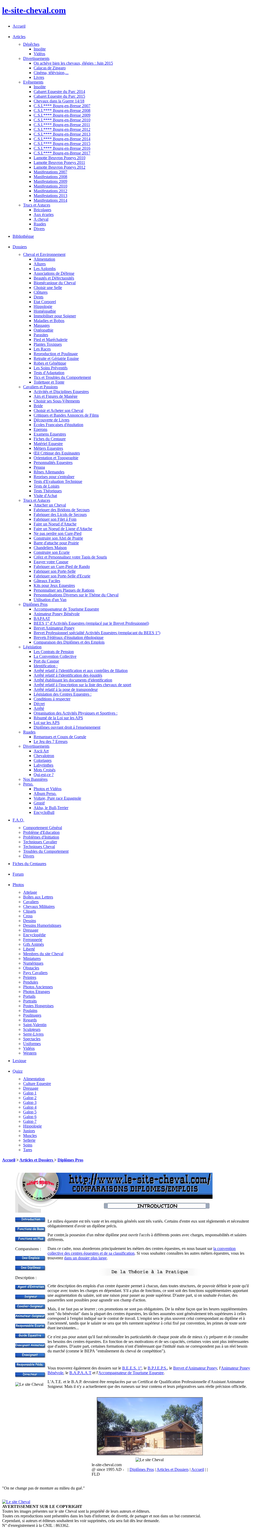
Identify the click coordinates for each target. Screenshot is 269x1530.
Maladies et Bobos (49, 320)
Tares (27, 1150)
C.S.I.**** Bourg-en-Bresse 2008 (62, 110)
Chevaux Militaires (39, 906)
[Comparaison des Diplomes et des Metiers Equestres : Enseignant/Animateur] (30, 1347)
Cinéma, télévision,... (51, 72)
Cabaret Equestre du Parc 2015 (59, 96)
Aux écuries (44, 214)
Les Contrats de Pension (54, 651)
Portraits (30, 1001)
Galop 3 (30, 1102)
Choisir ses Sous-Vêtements (57, 401)
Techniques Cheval (39, 846)
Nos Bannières (35, 779)
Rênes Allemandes (49, 472)
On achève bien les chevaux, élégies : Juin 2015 (73, 63)
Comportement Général (42, 827)
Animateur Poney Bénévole (57, 614)
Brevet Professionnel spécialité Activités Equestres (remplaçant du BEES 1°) (97, 632)
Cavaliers (31, 902)
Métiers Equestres (48, 448)
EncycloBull (44, 812)
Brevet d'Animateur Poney (195, 1368)
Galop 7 (30, 1121)
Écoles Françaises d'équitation (58, 424)
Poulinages (32, 1015)
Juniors (29, 1131)
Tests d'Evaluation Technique (58, 481)
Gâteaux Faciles (47, 580)
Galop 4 (30, 1107)
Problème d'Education (41, 832)
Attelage (30, 892)
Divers (39, 228)
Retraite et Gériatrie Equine (56, 358)
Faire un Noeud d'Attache (55, 524)
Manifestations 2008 (50, 176)
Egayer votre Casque (51, 562)
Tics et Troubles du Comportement (62, 377)
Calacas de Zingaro (50, 68)
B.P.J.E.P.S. (157, 1368)
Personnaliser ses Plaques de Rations (64, 590)
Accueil (19, 26)
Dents (38, 297)
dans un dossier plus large (85, 1258)
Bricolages (42, 210)
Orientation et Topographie (56, 458)
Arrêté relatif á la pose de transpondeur (66, 689)
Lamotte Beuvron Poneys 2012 (59, 167)
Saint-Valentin (34, 1024)
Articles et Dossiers (36, 1160)
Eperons (40, 429)
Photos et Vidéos (47, 789)
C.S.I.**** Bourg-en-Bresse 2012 (62, 129)
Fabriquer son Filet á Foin (55, 519)
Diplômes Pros (70, 1160)
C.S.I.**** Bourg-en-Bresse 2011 (62, 124)
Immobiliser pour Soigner (55, 316)
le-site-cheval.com (34, 10)
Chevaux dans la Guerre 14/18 (59, 101)
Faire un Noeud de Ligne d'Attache (63, 528)
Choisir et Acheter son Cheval (58, 410)
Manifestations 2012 (50, 191)
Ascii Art (41, 751)
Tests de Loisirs (46, 486)
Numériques (33, 963)
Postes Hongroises (38, 1006)
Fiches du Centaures (29, 863)
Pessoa (39, 467)
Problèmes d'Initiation (41, 837)
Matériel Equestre (48, 443)
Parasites (41, 335)
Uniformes (32, 1043)
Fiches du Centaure (50, 439)
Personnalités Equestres (53, 462)
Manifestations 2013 (50, 195)
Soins (27, 1145)
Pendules (30, 982)
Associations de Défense (54, 273)
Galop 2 (30, 1097)
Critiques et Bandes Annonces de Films (66, 415)
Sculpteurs (31, 1029)
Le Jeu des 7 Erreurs (51, 741)
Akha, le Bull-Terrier (51, 807)
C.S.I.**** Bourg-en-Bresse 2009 (62, 115)
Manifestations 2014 (50, 200)
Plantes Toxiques (48, 344)
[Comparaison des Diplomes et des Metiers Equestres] (30, 1221)
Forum (18, 874)
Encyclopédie (34, 935)
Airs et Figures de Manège (55, 396)
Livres (39, 77)
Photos (18, 884)
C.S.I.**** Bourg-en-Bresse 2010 (62, 120)
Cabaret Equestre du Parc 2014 (59, 91)
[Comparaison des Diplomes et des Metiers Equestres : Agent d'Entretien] (30, 1288)
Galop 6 (30, 1116)
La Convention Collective (55, 656)
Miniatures (32, 958)
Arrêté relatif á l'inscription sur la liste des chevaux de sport (82, 685)
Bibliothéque (23, 236)
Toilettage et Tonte (49, 382)
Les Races (42, 349)
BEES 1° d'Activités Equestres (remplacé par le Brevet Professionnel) (91, 623)
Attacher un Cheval (50, 505)
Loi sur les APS (47, 722)
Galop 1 (30, 1093)
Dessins (29, 920)
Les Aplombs (45, 268)
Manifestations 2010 (50, 186)
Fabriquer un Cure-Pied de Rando (62, 566)
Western (30, 1053)
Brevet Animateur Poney (54, 628)
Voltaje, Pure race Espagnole (57, 798)
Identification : (46, 666)
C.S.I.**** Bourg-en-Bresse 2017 (62, 153)
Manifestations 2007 (50, 172)
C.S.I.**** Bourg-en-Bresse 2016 (62, 148)
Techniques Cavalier (40, 842)
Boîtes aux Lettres (38, 897)
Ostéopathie (43, 330)
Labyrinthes (43, 765)
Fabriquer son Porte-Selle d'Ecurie (62, 576)
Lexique (19, 1060)
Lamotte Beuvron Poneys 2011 (59, 162)
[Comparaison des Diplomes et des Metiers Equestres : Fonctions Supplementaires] (30, 1240)
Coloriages (42, 760)
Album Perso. (45, 793)
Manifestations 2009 (50, 181)
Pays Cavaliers (35, 972)
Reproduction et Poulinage (56, 354)
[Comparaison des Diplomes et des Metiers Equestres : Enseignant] (30, 1356)
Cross (28, 916)
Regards (30, 1020)
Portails (29, 996)
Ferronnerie (32, 939)
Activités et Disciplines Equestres (61, 391)
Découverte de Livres (51, 420)
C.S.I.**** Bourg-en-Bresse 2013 (62, 134)
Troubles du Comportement (46, 851)
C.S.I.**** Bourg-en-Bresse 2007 (62, 106)
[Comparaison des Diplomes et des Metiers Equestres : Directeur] (30, 1376)
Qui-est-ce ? (44, 774)
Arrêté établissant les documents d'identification (73, 680)
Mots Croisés (44, 770)
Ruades (40, 224)
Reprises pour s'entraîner (54, 476)
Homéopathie (45, 311)
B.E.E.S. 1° (132, 1368)
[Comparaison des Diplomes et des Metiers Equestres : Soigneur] (30, 1298)
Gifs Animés (33, 944)
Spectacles (31, 1039)
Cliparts (29, 911)
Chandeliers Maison (50, 547)
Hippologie (43, 306)
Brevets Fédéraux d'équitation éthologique (69, 637)
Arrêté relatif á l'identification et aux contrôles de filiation (81, 670)
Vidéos (39, 53)
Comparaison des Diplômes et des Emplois (69, 642)
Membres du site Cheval (43, 954)
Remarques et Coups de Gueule (60, 737)
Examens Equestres (50, 434)
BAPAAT (42, 618)
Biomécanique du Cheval (55, 283)
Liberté (29, 949)
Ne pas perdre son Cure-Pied (57, 533)
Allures (40, 264)
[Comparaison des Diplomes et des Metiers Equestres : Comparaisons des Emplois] (30, 1259)
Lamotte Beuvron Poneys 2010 (59, 158)
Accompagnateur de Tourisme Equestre (66, 609)
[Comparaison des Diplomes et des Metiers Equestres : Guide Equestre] (30, 1337)
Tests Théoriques (48, 491)
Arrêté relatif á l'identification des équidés (68, 675)
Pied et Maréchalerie (51, 339)
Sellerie (29, 1140)
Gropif (39, 803)
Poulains (30, 1010)
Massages (42, 325)
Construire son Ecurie (52, 552)
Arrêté (39, 708)
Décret (39, 703)
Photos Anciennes (38, 987)
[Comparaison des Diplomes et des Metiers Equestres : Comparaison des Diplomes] (30, 1269)
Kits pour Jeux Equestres (54, 585)
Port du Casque (46, 661)
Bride (38, 406)
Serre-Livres (33, 1034)
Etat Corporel (45, 301)
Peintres (29, 977)
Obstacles (31, 968)
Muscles (30, 1135)
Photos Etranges (36, 991)
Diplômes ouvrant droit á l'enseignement (67, 727)
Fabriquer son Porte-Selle (55, 571)
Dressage (30, 930)
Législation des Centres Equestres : (62, 694)
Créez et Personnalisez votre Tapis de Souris (70, 557)
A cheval (41, 219)
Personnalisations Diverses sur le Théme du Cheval (76, 595)
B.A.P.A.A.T (80, 1373)
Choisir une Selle (48, 287)
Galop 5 (30, 1112)
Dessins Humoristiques (42, 925)
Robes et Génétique (50, 363)
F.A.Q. (18, 820)
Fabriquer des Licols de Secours (60, 514)
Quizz (18, 1071)
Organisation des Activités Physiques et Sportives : (75, 713)
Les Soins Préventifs (51, 368)
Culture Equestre (37, 1083)
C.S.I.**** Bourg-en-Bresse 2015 (62, 143)
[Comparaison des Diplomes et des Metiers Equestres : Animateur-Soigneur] (30, 1317)
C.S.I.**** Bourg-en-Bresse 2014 (62, 139)
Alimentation (44, 259)
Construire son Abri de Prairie (58, 538)
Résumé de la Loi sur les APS (58, 718)
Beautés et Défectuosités (54, 278)
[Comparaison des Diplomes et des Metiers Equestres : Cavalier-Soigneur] (30, 1308)
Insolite (40, 49)
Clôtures (41, 292)
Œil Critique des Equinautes (57, 453)
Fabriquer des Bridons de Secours (62, 510)
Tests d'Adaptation (49, 372)
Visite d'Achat (45, 495)
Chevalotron (44, 755)
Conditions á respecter (52, 699)
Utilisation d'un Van (50, 599)
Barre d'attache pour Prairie (56, 543)
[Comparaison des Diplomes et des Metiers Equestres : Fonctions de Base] (30, 1230)
